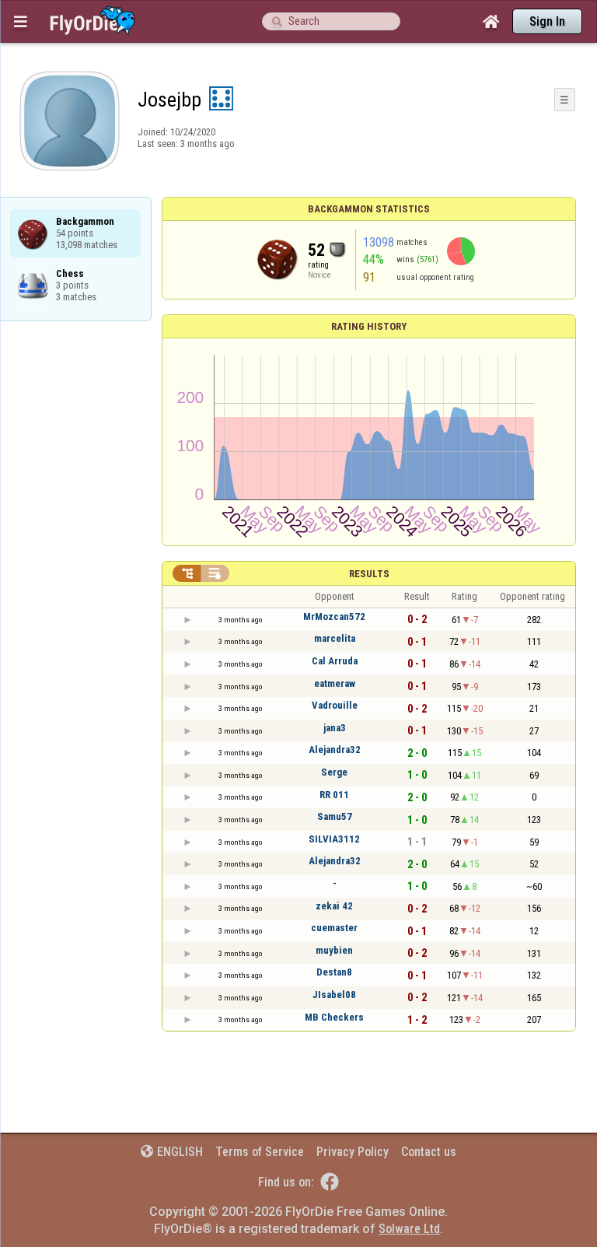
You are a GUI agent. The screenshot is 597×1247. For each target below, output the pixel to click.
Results (369, 574)
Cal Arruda (335, 661)
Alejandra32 (335, 749)
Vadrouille (335, 705)
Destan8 (334, 972)
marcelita (334, 638)
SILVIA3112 (334, 839)
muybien (334, 950)
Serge (334, 772)
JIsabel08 (334, 994)
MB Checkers (334, 1017)
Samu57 (334, 816)
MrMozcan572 (334, 616)
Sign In (547, 21)
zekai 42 (334, 906)
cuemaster (334, 927)
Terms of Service (259, 1151)
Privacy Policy (352, 1151)
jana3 (334, 728)
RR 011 (334, 794)
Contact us (428, 1151)
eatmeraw (334, 683)
